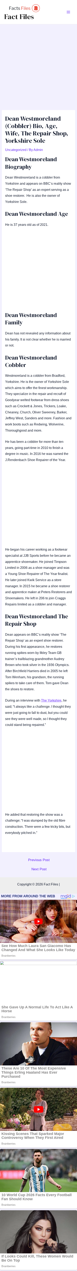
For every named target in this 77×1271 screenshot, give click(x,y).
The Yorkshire (51, 700)
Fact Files (19, 16)
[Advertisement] (38, 64)
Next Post (39, 869)
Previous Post (39, 860)
